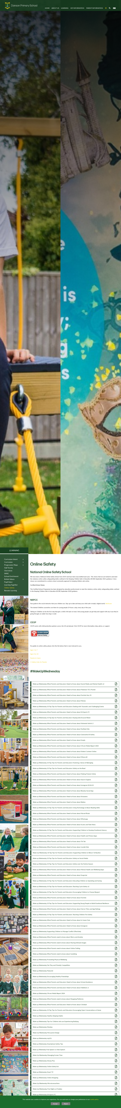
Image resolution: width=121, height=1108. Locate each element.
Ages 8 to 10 (34, 654)
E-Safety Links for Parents (38, 662)
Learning (14, 550)
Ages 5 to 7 (34, 650)
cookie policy (94, 1099)
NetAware (108, 603)
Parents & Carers (35, 658)
